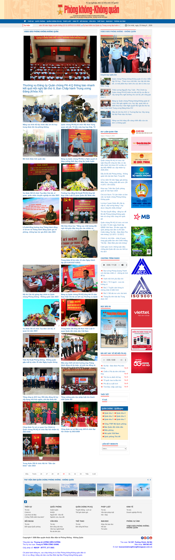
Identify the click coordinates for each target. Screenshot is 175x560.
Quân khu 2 (120, 413)
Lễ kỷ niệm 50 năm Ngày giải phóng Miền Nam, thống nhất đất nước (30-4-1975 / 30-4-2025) (114, 182)
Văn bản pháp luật (107, 512)
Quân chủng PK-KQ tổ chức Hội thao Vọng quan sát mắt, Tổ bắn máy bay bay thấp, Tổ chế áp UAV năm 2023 (78, 127)
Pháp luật (67, 21)
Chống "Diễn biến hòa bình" (34, 517)
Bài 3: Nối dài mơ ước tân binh (115, 293)
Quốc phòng (40, 21)
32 (75, 474)
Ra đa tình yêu (55, 531)
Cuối (94, 474)
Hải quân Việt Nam (111, 433)
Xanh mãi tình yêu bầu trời (113, 279)
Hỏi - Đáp (104, 515)
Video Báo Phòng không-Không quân (41, 32)
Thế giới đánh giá (82, 512)
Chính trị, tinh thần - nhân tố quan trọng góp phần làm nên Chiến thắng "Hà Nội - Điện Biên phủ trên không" (114, 240)
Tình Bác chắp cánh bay (113, 387)
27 (47, 474)
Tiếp (87, 474)
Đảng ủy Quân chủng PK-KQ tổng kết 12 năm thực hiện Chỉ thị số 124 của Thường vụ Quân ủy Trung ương (79, 297)
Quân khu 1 (108, 413)
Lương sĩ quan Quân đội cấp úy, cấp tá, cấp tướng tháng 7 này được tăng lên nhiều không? (113, 205)
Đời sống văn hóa (56, 527)
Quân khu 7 (120, 419)
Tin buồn (104, 529)
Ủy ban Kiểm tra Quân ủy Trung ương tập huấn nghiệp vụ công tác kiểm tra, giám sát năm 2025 (109, 25)
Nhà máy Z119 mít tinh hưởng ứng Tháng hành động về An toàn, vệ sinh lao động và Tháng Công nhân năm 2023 (78, 365)
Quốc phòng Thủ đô (112, 437)
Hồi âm (103, 527)
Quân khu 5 (108, 419)
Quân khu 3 (108, 416)
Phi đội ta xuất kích (111, 384)
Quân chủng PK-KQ (54, 21)
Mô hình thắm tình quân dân (34, 159)
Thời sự (31, 21)
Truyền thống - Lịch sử (83, 510)
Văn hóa (92, 21)
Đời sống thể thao (82, 527)
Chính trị (28, 512)
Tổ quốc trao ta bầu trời (112, 380)
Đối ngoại (84, 21)
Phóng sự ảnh (119, 21)
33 (81, 474)
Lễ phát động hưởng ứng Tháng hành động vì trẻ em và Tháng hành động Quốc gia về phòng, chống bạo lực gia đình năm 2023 (40, 229)
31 (69, 474)
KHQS (52, 512)
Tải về (126, 368)
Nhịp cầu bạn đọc (107, 524)
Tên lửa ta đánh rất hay (112, 377)
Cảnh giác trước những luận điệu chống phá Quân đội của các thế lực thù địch (114, 249)
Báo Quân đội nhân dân (113, 427)
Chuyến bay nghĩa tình (109, 75)
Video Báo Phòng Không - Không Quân (118, 32)
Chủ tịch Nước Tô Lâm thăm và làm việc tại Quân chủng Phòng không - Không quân (114, 197)
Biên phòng (109, 430)
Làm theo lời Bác (31, 515)
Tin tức (27, 510)
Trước (34, 474)
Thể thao (101, 21)
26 (41, 474)
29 (58, 474)
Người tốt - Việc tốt (56, 515)
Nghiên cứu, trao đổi (57, 517)
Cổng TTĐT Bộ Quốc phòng (115, 424)
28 (52, 474)
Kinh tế (75, 21)
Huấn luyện (54, 510)
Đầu (26, 474)
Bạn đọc (109, 21)
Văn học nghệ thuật (57, 529)
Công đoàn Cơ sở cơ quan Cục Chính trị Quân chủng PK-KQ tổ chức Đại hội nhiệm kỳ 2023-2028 (41, 429)
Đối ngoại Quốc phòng (32, 527)
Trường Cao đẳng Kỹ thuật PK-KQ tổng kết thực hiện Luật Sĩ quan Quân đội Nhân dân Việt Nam (78, 195)
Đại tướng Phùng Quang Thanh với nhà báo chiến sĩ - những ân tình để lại (114, 273)
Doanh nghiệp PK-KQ (134, 512)
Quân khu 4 (120, 416)
